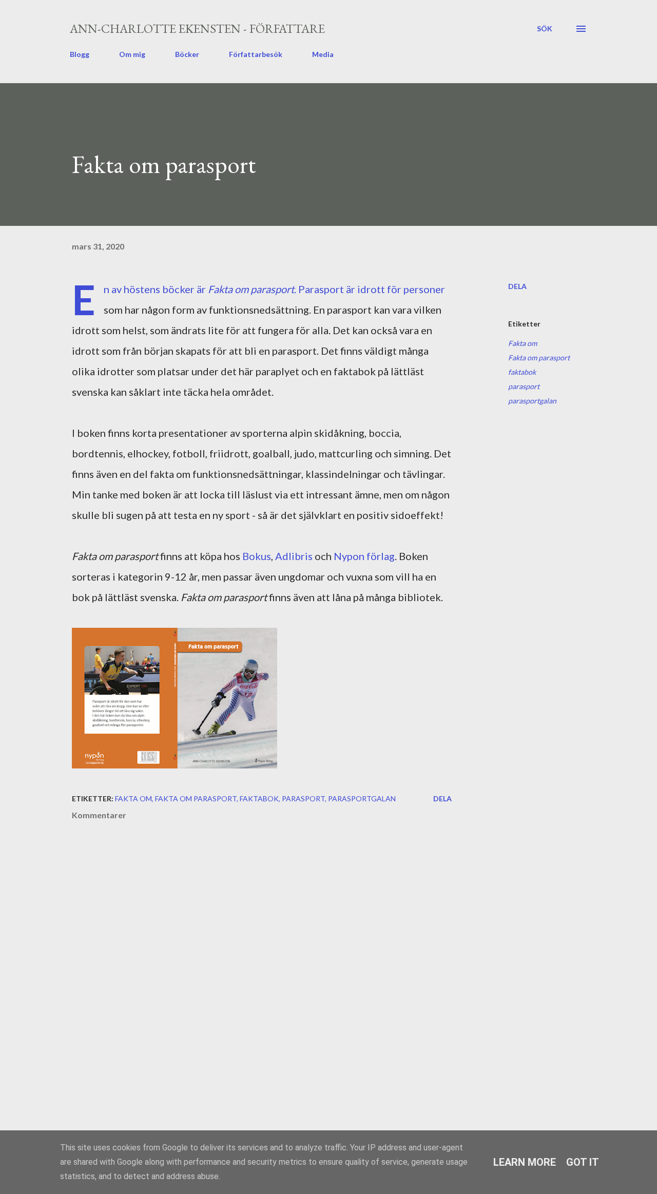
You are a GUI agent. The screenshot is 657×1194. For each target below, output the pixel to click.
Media (323, 54)
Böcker (187, 54)
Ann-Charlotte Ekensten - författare (197, 28)
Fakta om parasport (539, 357)
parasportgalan (532, 400)
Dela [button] (517, 286)
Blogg (79, 54)
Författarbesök (255, 54)
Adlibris (295, 556)
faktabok (522, 372)
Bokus (256, 556)
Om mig (132, 54)
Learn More (524, 1162)
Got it (582, 1162)
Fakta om (522, 343)
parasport (523, 386)
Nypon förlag (364, 556)
